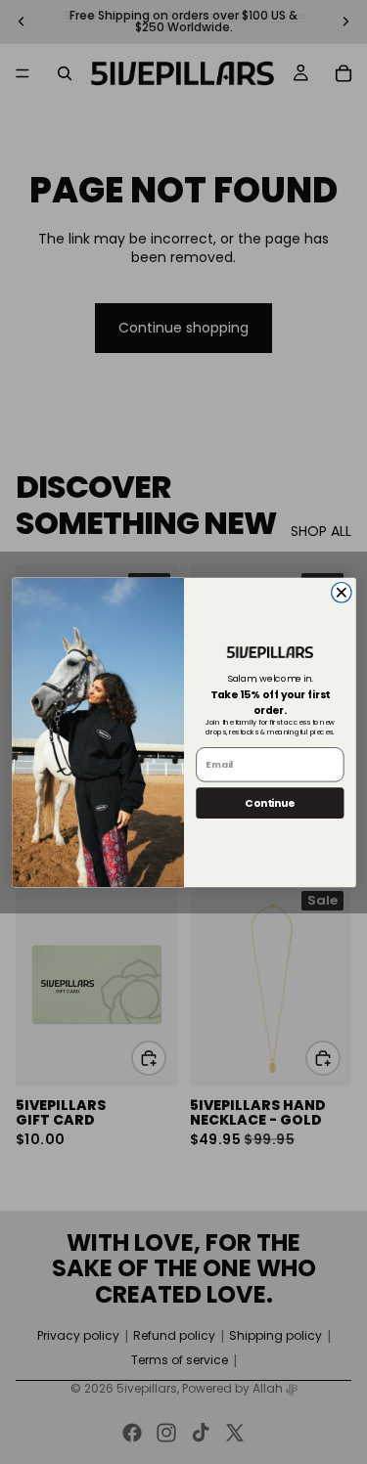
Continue (270, 802)
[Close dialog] (341, 592)
